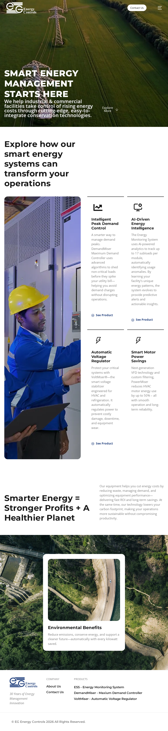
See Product (104, 315)
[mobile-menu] (157, 8)
